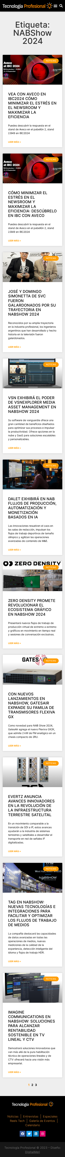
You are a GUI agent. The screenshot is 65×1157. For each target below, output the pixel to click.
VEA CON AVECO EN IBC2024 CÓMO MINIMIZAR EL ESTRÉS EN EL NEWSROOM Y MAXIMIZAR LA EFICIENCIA (32, 105)
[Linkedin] (36, 1134)
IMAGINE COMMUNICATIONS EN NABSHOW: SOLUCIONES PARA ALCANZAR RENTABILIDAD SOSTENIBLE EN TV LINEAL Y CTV (31, 1026)
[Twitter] (29, 1134)
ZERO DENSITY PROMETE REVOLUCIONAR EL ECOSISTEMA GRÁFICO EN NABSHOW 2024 (31, 607)
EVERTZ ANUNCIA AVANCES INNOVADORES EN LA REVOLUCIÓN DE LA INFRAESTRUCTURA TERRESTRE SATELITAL (31, 805)
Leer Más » (14, 142)
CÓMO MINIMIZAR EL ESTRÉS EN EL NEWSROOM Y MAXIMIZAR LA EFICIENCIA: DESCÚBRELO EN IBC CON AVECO (32, 204)
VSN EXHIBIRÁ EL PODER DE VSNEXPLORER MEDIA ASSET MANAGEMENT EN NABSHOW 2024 (32, 405)
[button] (55, 6)
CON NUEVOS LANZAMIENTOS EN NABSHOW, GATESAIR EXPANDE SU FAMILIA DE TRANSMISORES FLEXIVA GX (31, 705)
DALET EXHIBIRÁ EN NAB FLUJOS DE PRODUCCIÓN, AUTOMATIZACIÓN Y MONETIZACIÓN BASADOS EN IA (32, 508)
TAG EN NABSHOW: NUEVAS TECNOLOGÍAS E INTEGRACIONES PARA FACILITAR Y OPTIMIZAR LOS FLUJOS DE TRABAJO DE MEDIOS (32, 913)
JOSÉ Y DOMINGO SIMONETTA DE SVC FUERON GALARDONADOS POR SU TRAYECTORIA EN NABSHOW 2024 (32, 302)
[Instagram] (43, 1134)
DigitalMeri (32, 1152)
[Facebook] (22, 1134)
